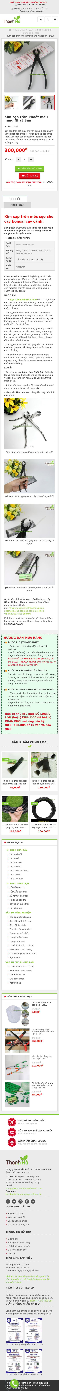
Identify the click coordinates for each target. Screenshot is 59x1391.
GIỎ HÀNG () (31, 176)
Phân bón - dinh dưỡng (20, 949)
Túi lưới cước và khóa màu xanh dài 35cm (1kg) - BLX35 (42, 1085)
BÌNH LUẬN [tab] (17, 205)
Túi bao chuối (16, 879)
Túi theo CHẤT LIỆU (17, 883)
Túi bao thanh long (18, 870)
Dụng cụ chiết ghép (19, 933)
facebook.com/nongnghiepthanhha (24, 1194)
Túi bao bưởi (15, 854)
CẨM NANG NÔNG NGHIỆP (31, 11)
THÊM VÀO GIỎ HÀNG (31, 168)
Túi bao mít (15, 874)
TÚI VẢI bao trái (17, 888)
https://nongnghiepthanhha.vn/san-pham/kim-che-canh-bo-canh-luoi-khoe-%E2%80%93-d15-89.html (24, 611)
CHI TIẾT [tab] (14, 199)
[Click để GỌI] (13, 1383)
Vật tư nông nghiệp (17, 1221)
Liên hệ (11, 1253)
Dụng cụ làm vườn (18, 937)
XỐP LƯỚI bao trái (18, 896)
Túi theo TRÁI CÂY (16, 850)
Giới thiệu (13, 1239)
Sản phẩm (20, 30)
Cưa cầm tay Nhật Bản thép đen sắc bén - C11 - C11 (43, 1031)
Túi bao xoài (15, 862)
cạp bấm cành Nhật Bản (23, 299)
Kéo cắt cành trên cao (20, 921)
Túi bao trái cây (15, 1214)
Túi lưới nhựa (15, 908)
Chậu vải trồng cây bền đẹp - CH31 (41, 1004)
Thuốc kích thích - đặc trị (21, 945)
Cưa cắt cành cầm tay (20, 929)
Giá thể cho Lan (17, 975)
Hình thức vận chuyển (19, 1246)
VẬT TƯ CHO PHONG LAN (19, 962)
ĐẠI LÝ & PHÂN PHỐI (23, 9)
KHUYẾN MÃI (42, 9)
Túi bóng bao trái (17, 900)
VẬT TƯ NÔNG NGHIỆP (40, 30)
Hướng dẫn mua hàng (19, 1242)
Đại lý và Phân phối (17, 1250)
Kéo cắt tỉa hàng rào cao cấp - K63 (42, 1057)
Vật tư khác (15, 957)
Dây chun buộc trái (19, 904)
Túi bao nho (15, 866)
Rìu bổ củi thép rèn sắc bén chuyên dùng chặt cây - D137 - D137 (44, 784)
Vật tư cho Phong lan (18, 1224)
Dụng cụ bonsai (31, 33)
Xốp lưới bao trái (16, 1217)
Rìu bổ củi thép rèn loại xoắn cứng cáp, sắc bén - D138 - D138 (15, 784)
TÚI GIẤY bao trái (18, 892)
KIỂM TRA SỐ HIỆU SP (40, 1301)
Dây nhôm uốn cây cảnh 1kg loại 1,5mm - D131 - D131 (44, 827)
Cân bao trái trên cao (20, 917)
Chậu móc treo (16, 979)
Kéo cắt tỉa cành (17, 925)
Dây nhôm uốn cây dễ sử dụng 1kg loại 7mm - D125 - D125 (15, 827)
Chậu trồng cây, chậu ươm (22, 953)
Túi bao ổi (14, 858)
